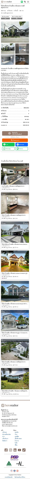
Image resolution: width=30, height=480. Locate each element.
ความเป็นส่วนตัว (8, 477)
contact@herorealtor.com (11, 425)
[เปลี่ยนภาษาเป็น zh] (17, 471)
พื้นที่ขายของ (18, 438)
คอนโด (16, 432)
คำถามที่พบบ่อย (6, 434)
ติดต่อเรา (4, 440)
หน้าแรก (4, 432)
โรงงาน (17, 440)
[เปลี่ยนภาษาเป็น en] (11, 471)
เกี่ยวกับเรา (5, 438)
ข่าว (3, 436)
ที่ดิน (16, 445)
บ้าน (16, 434)
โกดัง (16, 443)
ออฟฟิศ (17, 436)
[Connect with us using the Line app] (22, 2)
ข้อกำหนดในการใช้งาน (20, 477)
